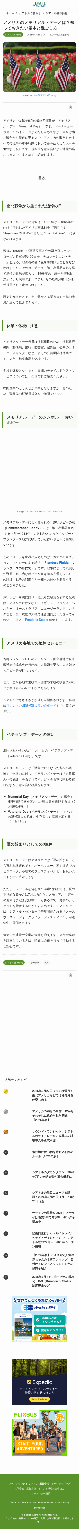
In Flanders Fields (55, 562)
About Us (14, 1502)
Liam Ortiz (38, 95)
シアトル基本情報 (13, 34)
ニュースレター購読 (39, 1493)
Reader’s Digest (36, 619)
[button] (8, 107)
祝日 (46, 962)
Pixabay (52, 95)
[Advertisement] (39, 1031)
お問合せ (19, 1488)
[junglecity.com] (39, 4)
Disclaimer (39, 1507)
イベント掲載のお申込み (51, 1488)
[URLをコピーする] (70, 107)
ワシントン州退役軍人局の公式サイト (32, 705)
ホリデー (35, 962)
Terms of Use (29, 1502)
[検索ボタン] (74, 4)
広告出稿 (31, 1488)
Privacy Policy (45, 1502)
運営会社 (44, 1483)
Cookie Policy (62, 1502)
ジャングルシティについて (22, 1483)
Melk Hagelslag (37, 511)
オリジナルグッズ (61, 1483)
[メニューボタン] (4, 4)
